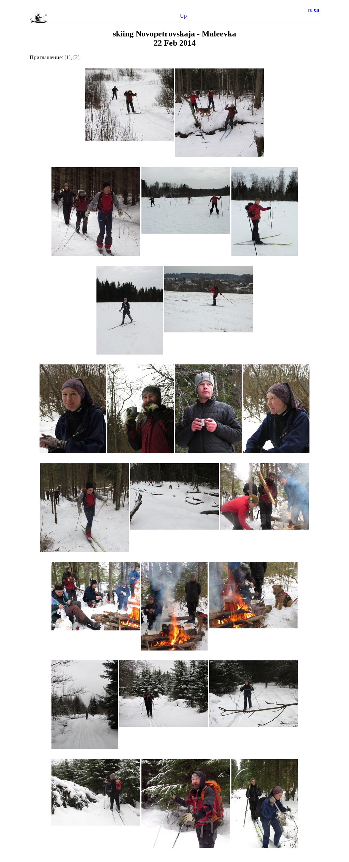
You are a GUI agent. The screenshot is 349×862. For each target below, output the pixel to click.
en (316, 10)
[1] (67, 57)
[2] (76, 57)
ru (310, 10)
